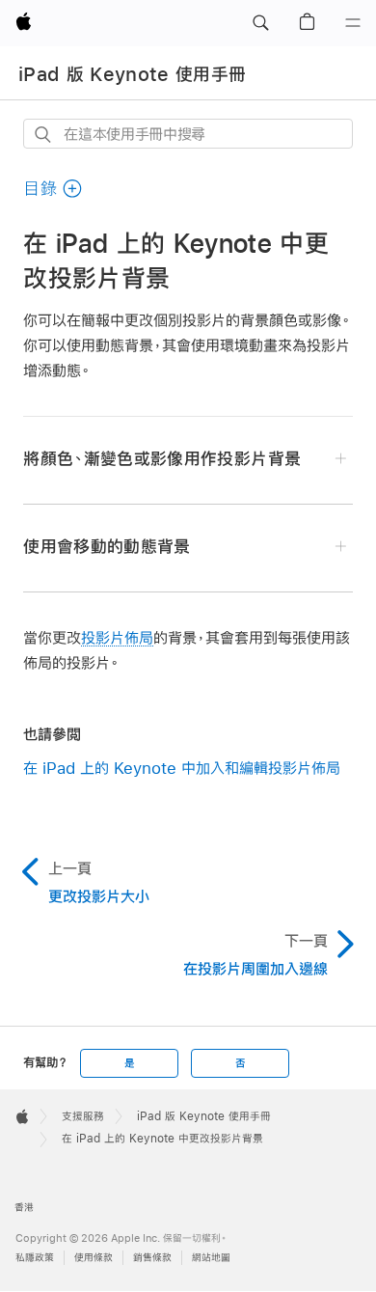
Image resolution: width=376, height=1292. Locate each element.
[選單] (353, 23)
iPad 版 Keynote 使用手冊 (132, 74)
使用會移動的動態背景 (106, 546)
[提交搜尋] (44, 134)
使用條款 (93, 1257)
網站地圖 (211, 1257)
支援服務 (83, 1116)
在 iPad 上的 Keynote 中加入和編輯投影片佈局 (181, 767)
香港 (24, 1207)
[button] (260, 23)
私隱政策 (34, 1257)
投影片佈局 (117, 637)
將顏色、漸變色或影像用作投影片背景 (162, 459)
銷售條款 (152, 1257)
